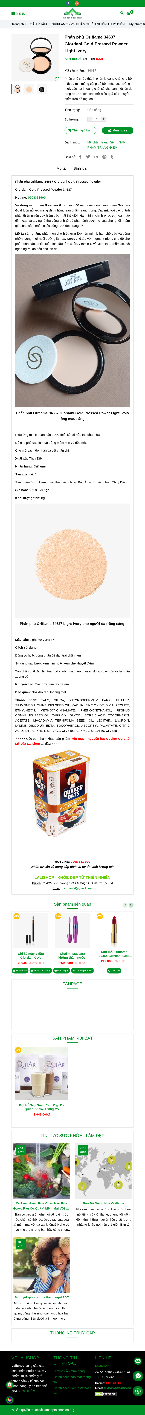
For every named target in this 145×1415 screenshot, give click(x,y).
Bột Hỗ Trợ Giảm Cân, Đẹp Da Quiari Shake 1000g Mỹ (41, 1107)
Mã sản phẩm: (75, 70)
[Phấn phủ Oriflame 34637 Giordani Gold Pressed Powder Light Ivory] (72, 13)
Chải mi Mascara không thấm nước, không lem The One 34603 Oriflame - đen (72, 956)
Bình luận (81, 168)
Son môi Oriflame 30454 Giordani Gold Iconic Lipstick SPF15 (114, 954)
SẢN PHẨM (38, 24)
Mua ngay (119, 130)
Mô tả (61, 168)
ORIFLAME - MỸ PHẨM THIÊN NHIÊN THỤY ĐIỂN (88, 24)
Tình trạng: (73, 110)
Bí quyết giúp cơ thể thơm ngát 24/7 (41, 1297)
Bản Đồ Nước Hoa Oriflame (103, 1203)
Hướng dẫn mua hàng (69, 1371)
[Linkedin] (96, 157)
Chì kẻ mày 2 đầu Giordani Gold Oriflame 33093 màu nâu (31, 956)
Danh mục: (73, 142)
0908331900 (37, 197)
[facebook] (68, 3)
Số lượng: (72, 119)
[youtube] (77, 3)
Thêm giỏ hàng (82, 130)
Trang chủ (18, 24)
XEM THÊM (27, 1391)
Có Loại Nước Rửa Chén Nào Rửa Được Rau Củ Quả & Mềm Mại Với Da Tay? (41, 1206)
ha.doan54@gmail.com (117, 1387)
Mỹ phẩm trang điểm (101, 142)
